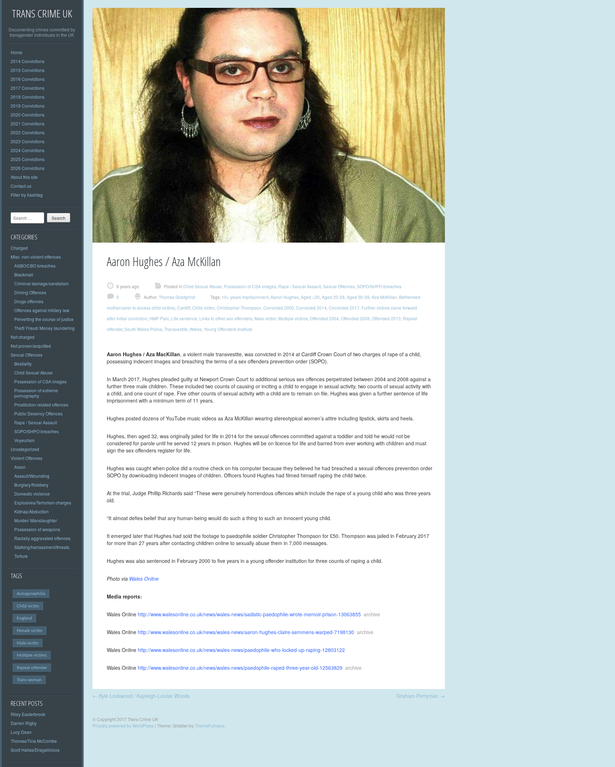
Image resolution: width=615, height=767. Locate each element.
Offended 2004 (324, 318)
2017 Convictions (27, 88)
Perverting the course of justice (44, 319)
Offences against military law (41, 310)
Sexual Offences (26, 355)
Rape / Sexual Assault (35, 422)
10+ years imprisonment (245, 297)
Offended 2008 (355, 318)
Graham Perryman (420, 695)
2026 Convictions (27, 168)
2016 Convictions (27, 79)
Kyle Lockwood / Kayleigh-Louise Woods (141, 695)
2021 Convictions (27, 123)
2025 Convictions (27, 159)
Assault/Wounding (31, 476)
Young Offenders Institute (228, 329)
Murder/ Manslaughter (35, 520)
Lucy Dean (21, 732)
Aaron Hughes (284, 297)
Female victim (29, 630)
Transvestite (176, 329)
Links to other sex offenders (225, 318)
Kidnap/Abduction (31, 511)
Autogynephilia (31, 593)
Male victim (27, 643)
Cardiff (183, 308)
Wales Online (144, 578)
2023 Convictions (27, 141)
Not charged (23, 337)
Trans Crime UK (42, 13)
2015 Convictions (27, 70)
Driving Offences (30, 292)
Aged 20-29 (333, 297)
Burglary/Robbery (31, 485)
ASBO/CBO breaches (35, 266)
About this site (24, 177)
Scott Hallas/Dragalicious (35, 750)
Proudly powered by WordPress (123, 725)
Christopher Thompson (239, 308)
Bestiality (23, 364)
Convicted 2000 (278, 308)
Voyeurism (24, 440)
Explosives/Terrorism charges (42, 502)
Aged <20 (310, 297)
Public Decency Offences (38, 413)
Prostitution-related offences (41, 404)
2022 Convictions (27, 132)
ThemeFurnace (209, 725)
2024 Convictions (27, 150)
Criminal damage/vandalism (41, 283)
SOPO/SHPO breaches (36, 431)
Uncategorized (25, 449)
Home (16, 52)
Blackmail (23, 274)
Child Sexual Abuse (33, 372)
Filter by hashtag (27, 195)
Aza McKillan (384, 297)
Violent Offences (26, 458)
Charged (19, 248)
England (24, 618)
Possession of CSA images (40, 381)
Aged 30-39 (358, 297)
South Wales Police (143, 329)
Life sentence (184, 318)
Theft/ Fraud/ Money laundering (44, 328)
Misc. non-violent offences (36, 257)
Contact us (21, 186)
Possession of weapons (37, 529)
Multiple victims (32, 655)
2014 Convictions (27, 61)
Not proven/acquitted (31, 346)
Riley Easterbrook (28, 714)
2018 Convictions (27, 97)
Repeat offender (32, 667)
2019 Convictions (27, 106)
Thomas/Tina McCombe (34, 741)
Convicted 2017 (344, 308)
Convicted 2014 (311, 308)
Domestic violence (32, 494)
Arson (20, 467)
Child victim (28, 606)
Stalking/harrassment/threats (41, 547)
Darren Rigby (24, 723)
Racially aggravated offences (42, 538)
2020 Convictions (27, 115)
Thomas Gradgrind (176, 297)
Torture (21, 556)
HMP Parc (159, 318)
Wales (196, 329)
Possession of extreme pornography (36, 393)
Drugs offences (28, 301)
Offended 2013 (386, 318)
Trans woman (29, 680)
